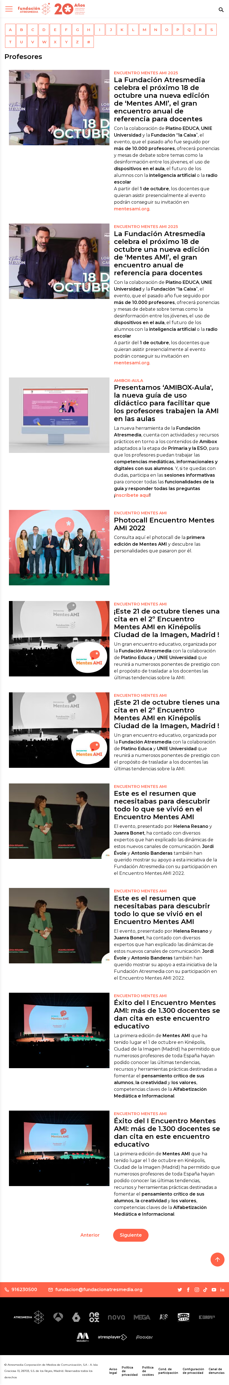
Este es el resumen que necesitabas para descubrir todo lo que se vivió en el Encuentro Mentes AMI (162, 805)
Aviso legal (113, 1371)
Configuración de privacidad (193, 1371)
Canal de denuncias (217, 1371)
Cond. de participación (168, 1371)
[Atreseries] (164, 1317)
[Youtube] (214, 1289)
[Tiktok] (205, 1289)
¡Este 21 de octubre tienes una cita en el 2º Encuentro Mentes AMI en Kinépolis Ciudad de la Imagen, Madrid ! (167, 623)
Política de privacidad (130, 1371)
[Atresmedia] (29, 1317)
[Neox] (94, 1317)
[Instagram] (197, 1289)
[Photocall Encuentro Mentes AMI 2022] (59, 547)
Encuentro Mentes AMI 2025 (146, 72)
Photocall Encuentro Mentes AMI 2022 (164, 524)
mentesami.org (131, 209)
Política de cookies (148, 1371)
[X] (180, 1289)
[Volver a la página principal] (34, 9)
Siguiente (131, 1235)
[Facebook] (188, 1289)
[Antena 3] (58, 1317)
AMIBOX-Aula (128, 380)
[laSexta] (76, 1317)
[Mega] (142, 1317)
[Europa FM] (207, 1317)
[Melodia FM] (83, 1337)
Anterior (90, 1235)
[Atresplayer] (112, 1337)
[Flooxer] (144, 1337)
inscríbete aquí (132, 495)
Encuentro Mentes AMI (140, 512)
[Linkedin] (222, 1289)
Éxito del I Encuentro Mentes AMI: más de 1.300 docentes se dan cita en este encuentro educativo (167, 1014)
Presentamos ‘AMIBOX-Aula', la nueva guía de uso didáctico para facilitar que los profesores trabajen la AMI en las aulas (166, 403)
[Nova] (116, 1317)
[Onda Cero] (184, 1317)
